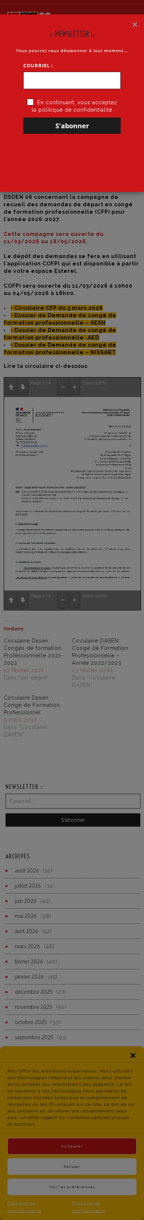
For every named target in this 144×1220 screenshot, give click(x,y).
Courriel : (38, 65)
